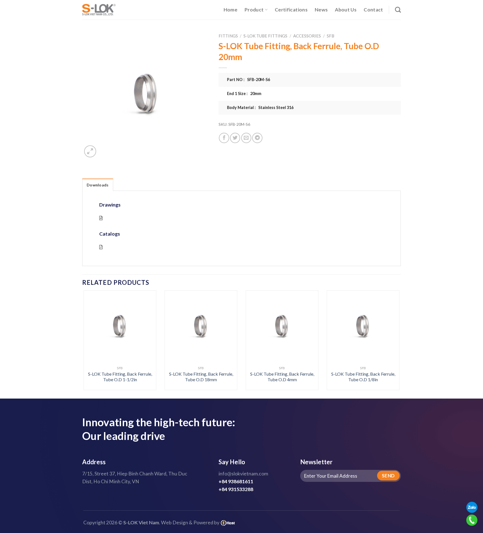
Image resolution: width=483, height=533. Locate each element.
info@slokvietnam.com (243, 474)
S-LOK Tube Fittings (265, 35)
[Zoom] (90, 151)
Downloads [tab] (98, 185)
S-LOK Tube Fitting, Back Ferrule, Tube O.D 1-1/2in (120, 376)
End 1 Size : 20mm (244, 93)
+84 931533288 (236, 489)
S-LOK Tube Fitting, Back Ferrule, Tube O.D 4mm (282, 376)
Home (230, 10)
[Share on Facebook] (224, 138)
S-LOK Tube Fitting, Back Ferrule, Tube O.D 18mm (201, 376)
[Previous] (93, 328)
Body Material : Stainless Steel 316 (260, 107)
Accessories (307, 35)
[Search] (398, 9)
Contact (373, 10)
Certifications (291, 10)
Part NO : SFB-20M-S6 (248, 79)
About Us (345, 10)
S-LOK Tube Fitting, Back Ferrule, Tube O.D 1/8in (363, 376)
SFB (330, 35)
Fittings (228, 35)
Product (254, 10)
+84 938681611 (236, 481)
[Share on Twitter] (235, 138)
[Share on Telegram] (257, 138)
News (321, 10)
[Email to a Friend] (246, 138)
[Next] (390, 328)
